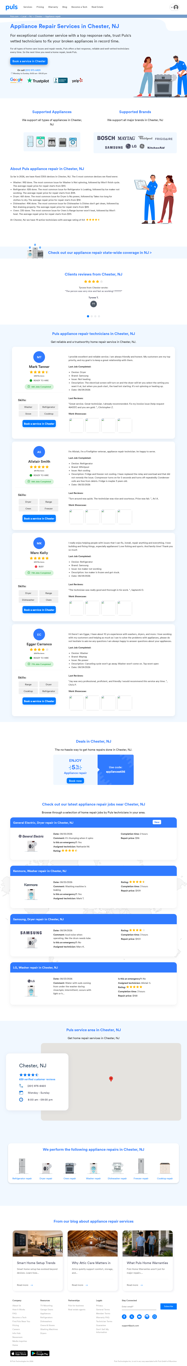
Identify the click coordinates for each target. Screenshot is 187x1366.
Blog (64, 6)
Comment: (59, 838)
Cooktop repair (165, 1178)
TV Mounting (46, 1305)
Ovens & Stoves (47, 1325)
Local (23, 16)
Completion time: (130, 833)
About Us (16, 1305)
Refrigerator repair (22, 1178)
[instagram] (154, 1316)
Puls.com (14, 16)
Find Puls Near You (21, 1321)
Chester (38, 16)
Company (16, 1300)
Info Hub (16, 1333)
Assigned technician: (64, 846)
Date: (56, 833)
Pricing (40, 6)
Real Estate (97, 6)
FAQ (14, 1313)
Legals (99, 1300)
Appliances (45, 1313)
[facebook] (124, 1316)
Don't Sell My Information (102, 1331)
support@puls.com (130, 1325)
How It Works (18, 1309)
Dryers (43, 1333)
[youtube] (139, 1316)
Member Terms (103, 1313)
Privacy (99, 1305)
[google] (147, 1316)
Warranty (53, 6)
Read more (23, 1284)
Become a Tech (79, 6)
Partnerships (74, 1300)
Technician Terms (104, 1321)
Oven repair (70, 1178)
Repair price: (128, 838)
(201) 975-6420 (33, 70)
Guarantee (101, 1325)
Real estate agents (76, 1309)
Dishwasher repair (117, 1178)
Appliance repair (53, 16)
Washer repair (93, 1178)
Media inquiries (19, 1341)
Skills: (22, 400)
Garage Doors (46, 1309)
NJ (30, 16)
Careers (16, 1329)
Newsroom (17, 1337)
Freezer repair (141, 1178)
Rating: (57, 850)
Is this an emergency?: (65, 842)
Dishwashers (46, 1321)
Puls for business (76, 1305)
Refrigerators (46, 1317)
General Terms (103, 1309)
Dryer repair (46, 1178)
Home (15, 1345)
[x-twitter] (131, 1316)
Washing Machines (49, 1329)
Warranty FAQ (102, 1317)
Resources (45, 1300)
